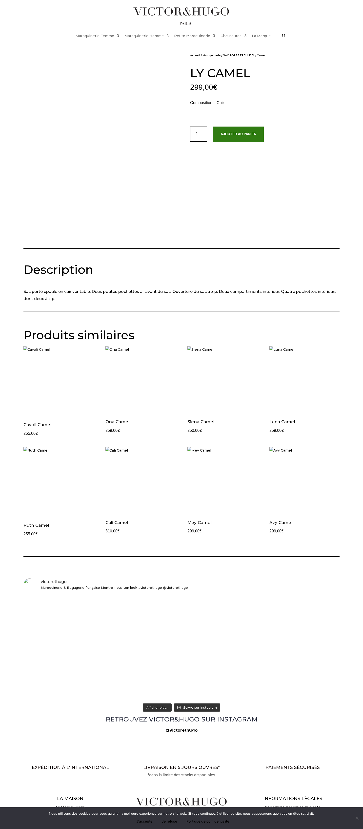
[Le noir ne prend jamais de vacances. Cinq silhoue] (75, 690)
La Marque (261, 36)
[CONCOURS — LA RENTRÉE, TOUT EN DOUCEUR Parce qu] (181, 638)
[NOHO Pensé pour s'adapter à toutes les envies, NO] (288, 690)
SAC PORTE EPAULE (237, 55)
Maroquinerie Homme (144, 36)
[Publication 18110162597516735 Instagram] (181, 684)
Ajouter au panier (238, 134)
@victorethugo (181, 730)
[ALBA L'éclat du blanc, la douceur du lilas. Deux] (75, 603)
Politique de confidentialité (207, 821)
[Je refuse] (356, 818)
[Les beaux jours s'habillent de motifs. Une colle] (288, 605)
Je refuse (169, 821)
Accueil (195, 55)
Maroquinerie (211, 55)
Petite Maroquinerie (192, 36)
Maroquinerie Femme (95, 36)
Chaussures (231, 36)
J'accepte (144, 821)
